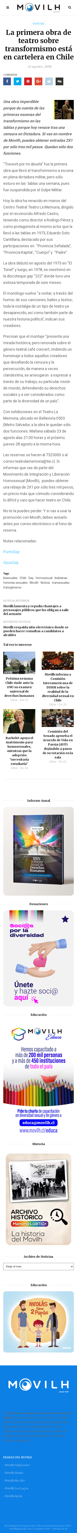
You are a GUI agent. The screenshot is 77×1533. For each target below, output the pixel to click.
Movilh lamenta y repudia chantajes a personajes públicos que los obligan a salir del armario (36, 610)
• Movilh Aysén (12, 1496)
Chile (23, 578)
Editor (13, 700)
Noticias (38, 23)
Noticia (45, 582)
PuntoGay (12, 551)
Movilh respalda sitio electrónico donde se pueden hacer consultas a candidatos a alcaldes (35, 631)
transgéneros (12, 587)
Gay (31, 578)
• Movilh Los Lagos (15, 1488)
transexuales (61, 582)
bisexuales (10, 578)
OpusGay (11, 562)
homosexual (44, 578)
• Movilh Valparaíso (16, 1465)
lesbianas (61, 578)
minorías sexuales (15, 582)
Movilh (34, 582)
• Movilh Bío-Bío (14, 1480)
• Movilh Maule (13, 1472)
